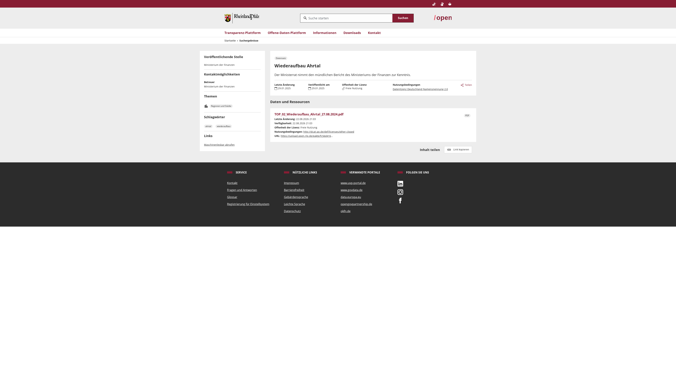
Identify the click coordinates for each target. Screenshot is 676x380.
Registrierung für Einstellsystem (248, 204)
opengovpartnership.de (356, 204)
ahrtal (208, 126)
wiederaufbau (223, 126)
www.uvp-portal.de (353, 183)
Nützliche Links (304, 172)
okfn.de (345, 211)
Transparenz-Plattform (242, 33)
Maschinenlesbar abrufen (219, 144)
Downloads (352, 33)
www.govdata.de (351, 190)
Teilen (468, 85)
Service (241, 172)
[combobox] (346, 18)
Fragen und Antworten (242, 190)
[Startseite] (241, 18)
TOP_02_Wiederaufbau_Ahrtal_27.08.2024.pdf (308, 114)
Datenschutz (292, 211)
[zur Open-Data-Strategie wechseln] (443, 18)
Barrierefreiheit (294, 190)
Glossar (232, 197)
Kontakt (374, 33)
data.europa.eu (351, 197)
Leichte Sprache (294, 204)
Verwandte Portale (364, 172)
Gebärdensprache (296, 197)
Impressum (291, 183)
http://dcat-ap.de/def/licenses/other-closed (328, 131)
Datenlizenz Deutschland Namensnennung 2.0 (420, 89)
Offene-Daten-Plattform (287, 33)
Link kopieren (461, 149)
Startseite (230, 40)
